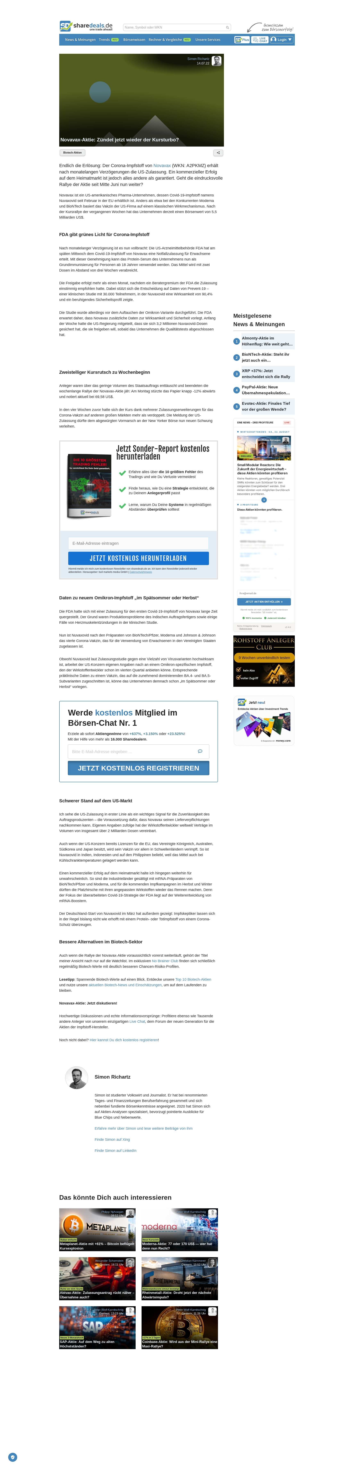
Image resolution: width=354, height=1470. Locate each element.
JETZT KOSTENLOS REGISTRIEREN (138, 768)
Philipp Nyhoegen (112, 1211)
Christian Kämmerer (193, 1260)
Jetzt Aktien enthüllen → (264, 597)
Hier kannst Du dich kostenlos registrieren (124, 1040)
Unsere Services (207, 39)
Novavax (162, 165)
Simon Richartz (198, 59)
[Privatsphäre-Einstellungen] (12, 1457)
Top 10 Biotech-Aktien (193, 979)
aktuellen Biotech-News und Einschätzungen (125, 985)
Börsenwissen (134, 39)
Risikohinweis (245, 624)
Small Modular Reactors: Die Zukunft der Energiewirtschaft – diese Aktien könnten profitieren (262, 469)
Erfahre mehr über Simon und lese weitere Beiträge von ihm (144, 1128)
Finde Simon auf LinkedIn (115, 1151)
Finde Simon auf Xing (112, 1139)
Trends (104, 39)
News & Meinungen (80, 39)
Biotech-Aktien (72, 152)
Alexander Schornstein (109, 1260)
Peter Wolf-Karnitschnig (191, 1211)
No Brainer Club (165, 961)
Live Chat (137, 1021)
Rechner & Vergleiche (165, 39)
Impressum (266, 621)
